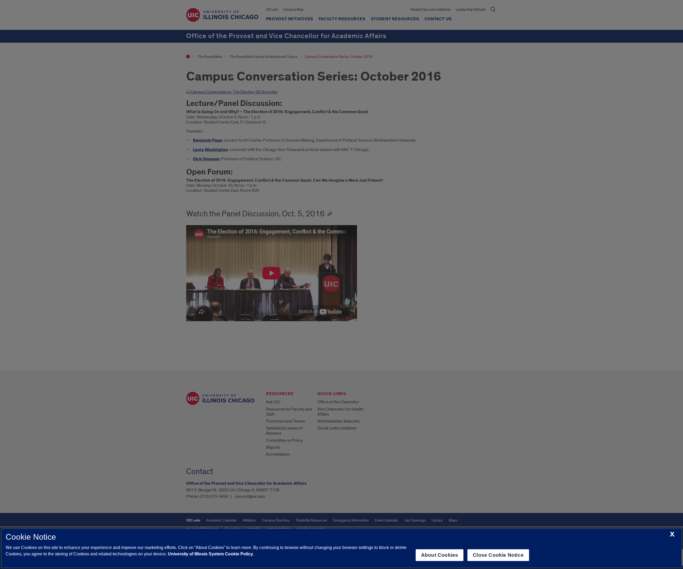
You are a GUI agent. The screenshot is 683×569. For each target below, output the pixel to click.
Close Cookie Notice (498, 555)
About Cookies (439, 555)
